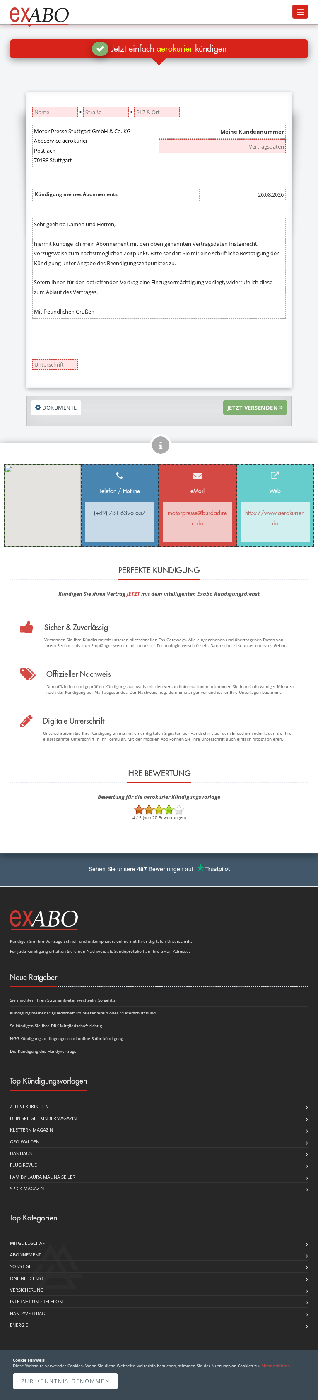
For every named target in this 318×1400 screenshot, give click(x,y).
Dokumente (59, 407)
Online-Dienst (26, 1278)
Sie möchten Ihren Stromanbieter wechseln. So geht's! (63, 1000)
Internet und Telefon (36, 1301)
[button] (300, 12)
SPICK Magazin (27, 1188)
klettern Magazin (31, 1130)
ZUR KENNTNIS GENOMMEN (65, 1381)
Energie (19, 1325)
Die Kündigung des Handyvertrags (43, 1051)
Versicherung (26, 1290)
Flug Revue (23, 1165)
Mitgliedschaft (28, 1243)
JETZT (133, 593)
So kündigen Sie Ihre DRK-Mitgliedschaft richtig (56, 1025)
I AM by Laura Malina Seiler (42, 1177)
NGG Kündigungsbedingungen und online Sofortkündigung (66, 1038)
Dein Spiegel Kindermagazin (43, 1118)
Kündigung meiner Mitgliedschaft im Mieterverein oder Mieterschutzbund (83, 1013)
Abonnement (25, 1254)
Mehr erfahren (275, 1366)
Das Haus (21, 1153)
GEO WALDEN (24, 1142)
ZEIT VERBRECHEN (29, 1106)
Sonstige (20, 1266)
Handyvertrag (27, 1313)
